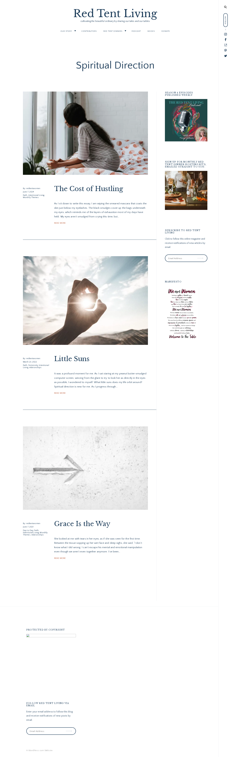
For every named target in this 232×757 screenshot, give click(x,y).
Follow (200, 255)
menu (225, 7)
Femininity (33, 365)
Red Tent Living (115, 13)
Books (151, 31)
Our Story (66, 31)
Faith (25, 195)
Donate (166, 31)
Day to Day (28, 530)
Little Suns (72, 359)
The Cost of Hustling (88, 189)
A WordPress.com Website (39, 750)
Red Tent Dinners (112, 31)
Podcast (136, 31)
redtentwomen (33, 188)
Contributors (89, 31)
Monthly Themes (31, 197)
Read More (60, 223)
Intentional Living (36, 195)
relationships (35, 367)
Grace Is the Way (82, 524)
